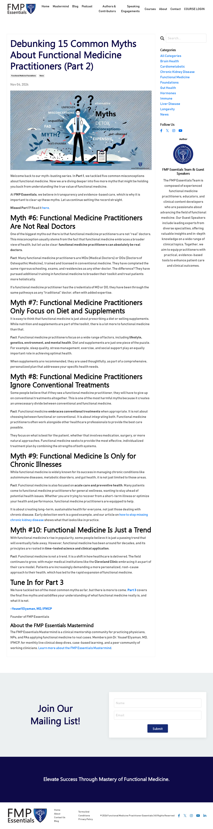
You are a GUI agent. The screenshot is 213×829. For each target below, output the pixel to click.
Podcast (87, 6)
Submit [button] (158, 728)
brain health (169, 61)
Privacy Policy (85, 819)
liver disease (170, 104)
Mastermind (61, 6)
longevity (167, 109)
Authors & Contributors (107, 9)
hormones (168, 93)
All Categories (170, 56)
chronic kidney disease (177, 72)
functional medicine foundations (23, 76)
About (57, 814)
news (42, 76)
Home (45, 6)
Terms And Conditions (84, 814)
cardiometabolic (172, 66)
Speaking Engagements (130, 9)
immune (166, 98)
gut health (168, 88)
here (45, 208)
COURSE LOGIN (194, 9)
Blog (75, 6)
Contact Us (59, 817)
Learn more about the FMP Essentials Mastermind (74, 648)
